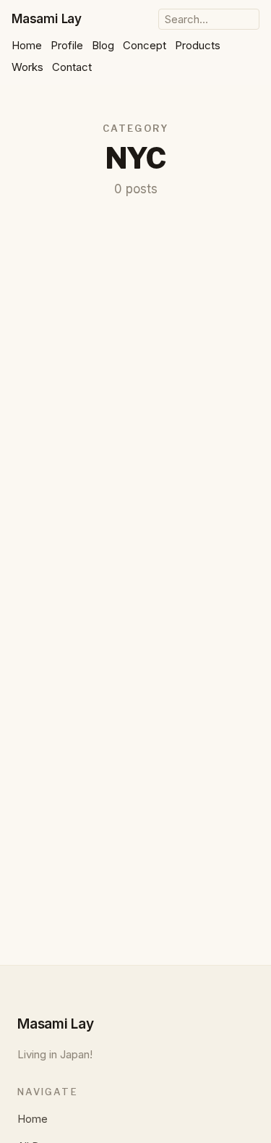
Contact (72, 67)
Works (27, 67)
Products (197, 45)
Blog (103, 45)
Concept (144, 45)
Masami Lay (47, 19)
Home (27, 45)
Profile (67, 45)
